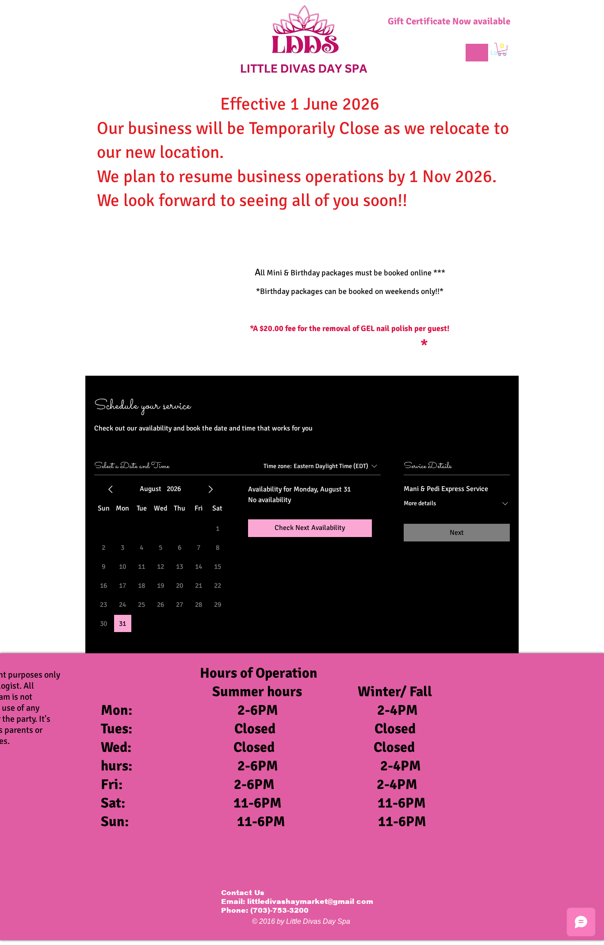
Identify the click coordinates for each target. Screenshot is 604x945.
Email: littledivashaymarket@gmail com (297, 901)
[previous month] (110, 489)
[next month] (210, 489)
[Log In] (477, 52)
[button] (502, 49)
